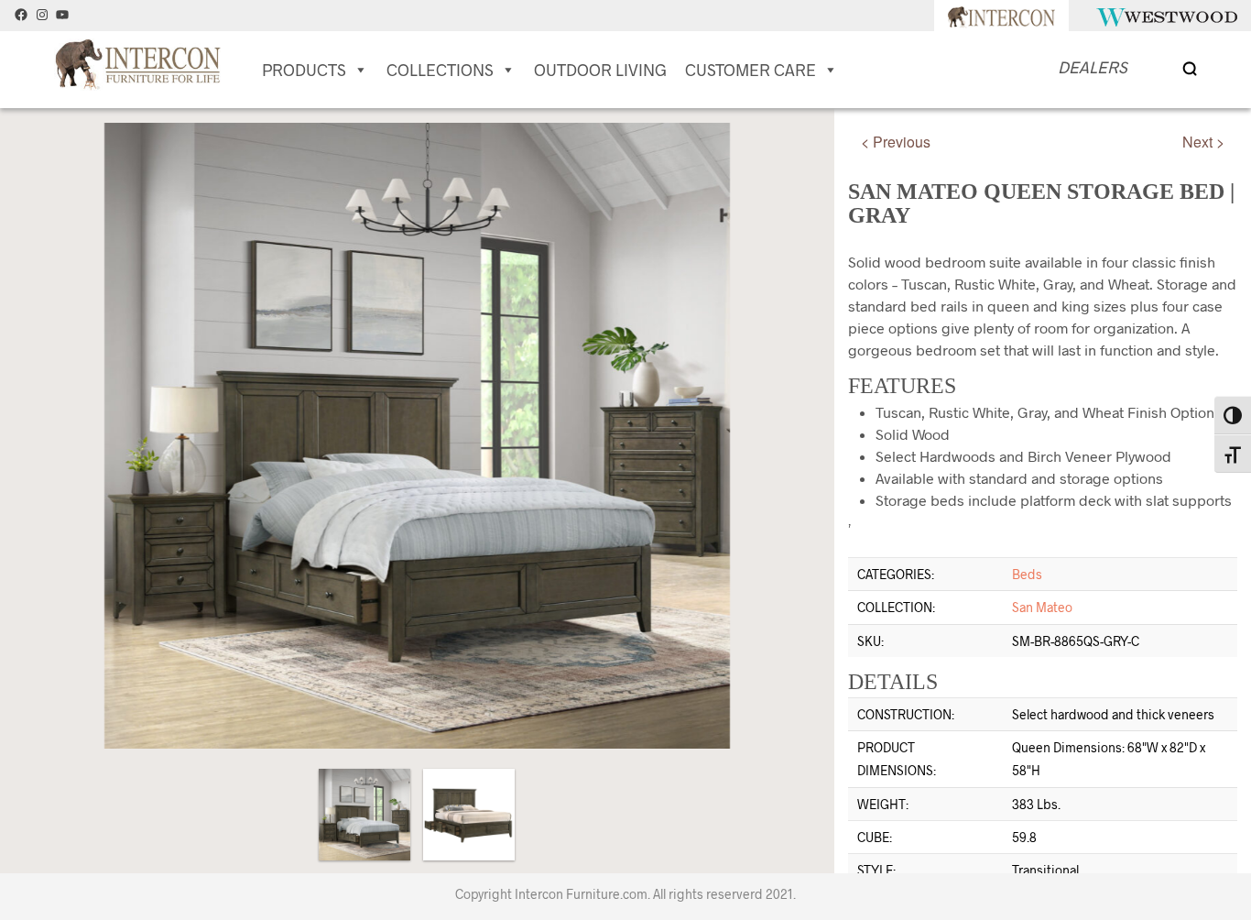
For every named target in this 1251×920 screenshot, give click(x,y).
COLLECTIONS (440, 70)
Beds (1027, 574)
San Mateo (1042, 607)
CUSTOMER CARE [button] (750, 70)
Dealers (1092, 67)
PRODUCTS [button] (304, 70)
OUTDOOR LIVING (600, 70)
